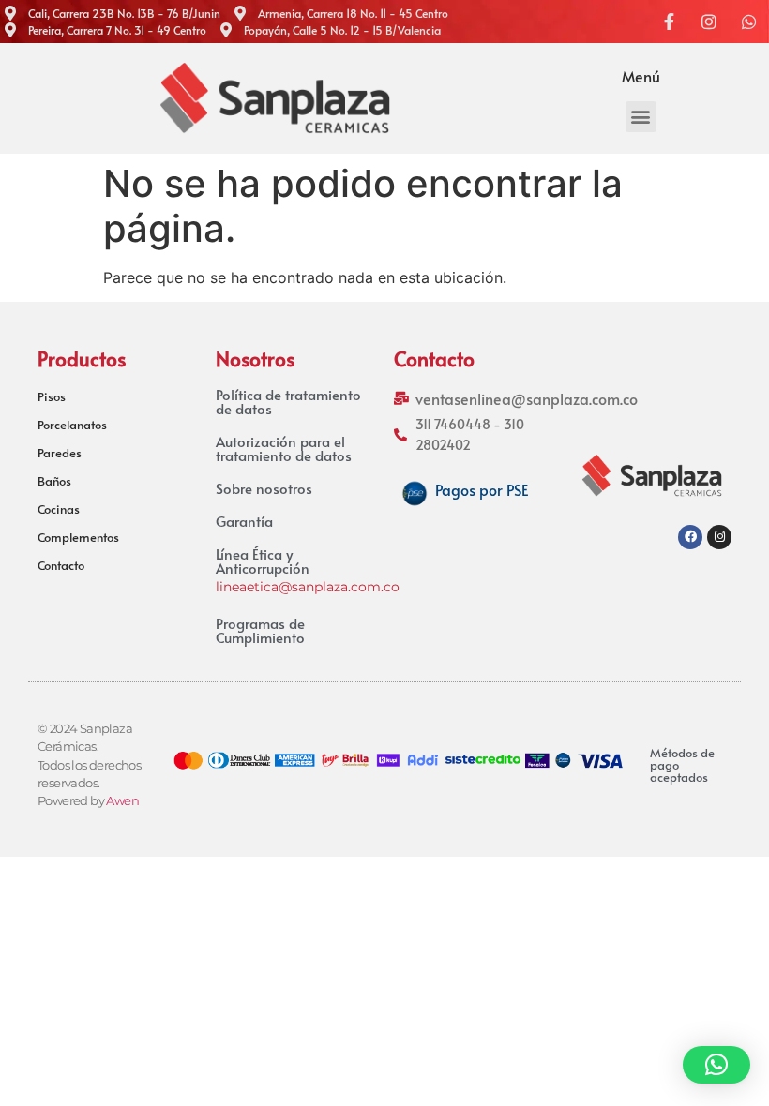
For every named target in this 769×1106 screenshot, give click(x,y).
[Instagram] (719, 537)
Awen (122, 801)
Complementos (78, 537)
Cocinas (59, 509)
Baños (54, 480)
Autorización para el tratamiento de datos (284, 448)
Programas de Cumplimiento (260, 630)
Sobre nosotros (264, 488)
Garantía (244, 521)
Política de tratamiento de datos (288, 401)
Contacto (61, 565)
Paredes (60, 452)
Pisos (52, 396)
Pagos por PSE (481, 489)
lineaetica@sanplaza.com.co (308, 586)
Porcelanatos (72, 424)
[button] (641, 116)
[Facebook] (690, 537)
